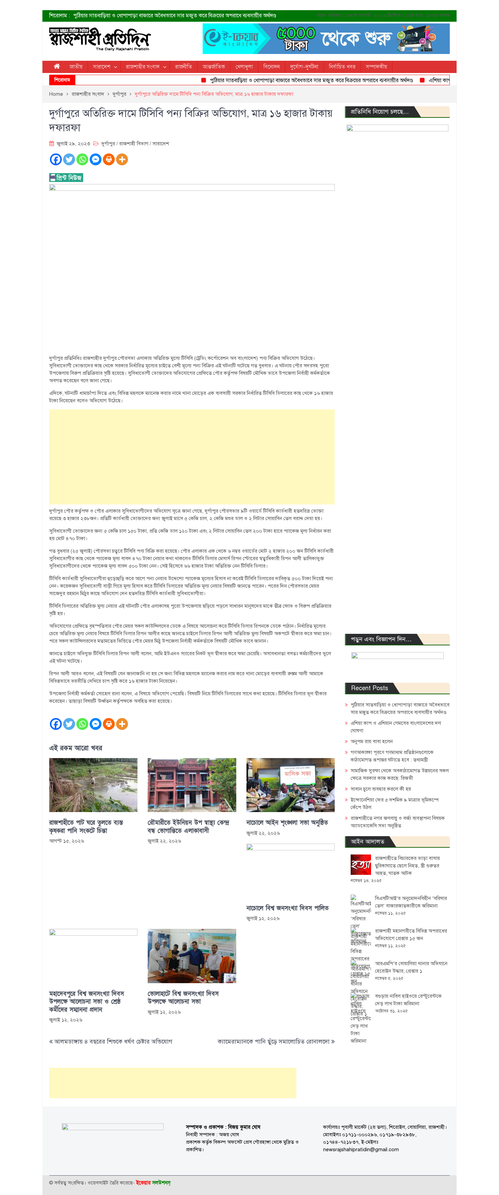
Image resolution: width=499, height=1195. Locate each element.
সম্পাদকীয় (376, 67)
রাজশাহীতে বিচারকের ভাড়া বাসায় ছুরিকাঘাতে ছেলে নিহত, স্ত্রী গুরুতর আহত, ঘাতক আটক (407, 865)
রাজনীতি (183, 67)
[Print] (109, 159)
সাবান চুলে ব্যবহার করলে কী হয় (381, 789)
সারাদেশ (101, 67)
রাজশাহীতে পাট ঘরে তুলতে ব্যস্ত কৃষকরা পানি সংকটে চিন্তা (86, 826)
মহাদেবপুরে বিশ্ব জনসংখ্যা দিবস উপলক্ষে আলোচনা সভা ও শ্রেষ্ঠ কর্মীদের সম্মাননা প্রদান (86, 1002)
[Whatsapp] (82, 159)
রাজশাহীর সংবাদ (143, 67)
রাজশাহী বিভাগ (133, 144)
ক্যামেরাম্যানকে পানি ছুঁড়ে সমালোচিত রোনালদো (274, 1041)
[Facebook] (56, 159)
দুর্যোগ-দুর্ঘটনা (304, 67)
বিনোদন (271, 67)
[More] (122, 159)
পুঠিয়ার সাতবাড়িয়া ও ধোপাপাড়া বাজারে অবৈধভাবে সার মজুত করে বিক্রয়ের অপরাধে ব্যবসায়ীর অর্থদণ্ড (174, 15)
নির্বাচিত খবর (342, 67)
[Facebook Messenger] (95, 159)
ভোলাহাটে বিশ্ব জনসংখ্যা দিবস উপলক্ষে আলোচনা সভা (183, 998)
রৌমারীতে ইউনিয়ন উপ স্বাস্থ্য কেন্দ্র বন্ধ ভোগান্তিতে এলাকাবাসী (188, 826)
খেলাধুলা (244, 67)
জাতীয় (76, 67)
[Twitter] (69, 159)
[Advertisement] (192, 456)
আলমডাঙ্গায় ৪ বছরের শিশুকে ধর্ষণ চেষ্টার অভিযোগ (114, 1041)
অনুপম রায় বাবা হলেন (372, 741)
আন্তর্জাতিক (214, 67)
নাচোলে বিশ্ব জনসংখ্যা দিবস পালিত (287, 908)
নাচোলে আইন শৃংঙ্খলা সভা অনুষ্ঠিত (287, 823)
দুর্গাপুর (108, 144)
